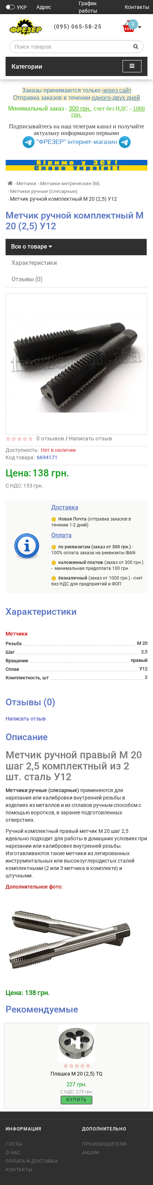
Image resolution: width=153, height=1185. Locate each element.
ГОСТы (14, 1144)
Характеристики (34, 262)
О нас (13, 1152)
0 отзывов (48, 438)
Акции (91, 1152)
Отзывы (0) (27, 279)
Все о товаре (30, 246)
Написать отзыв (90, 438)
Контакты (19, 1169)
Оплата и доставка (32, 1161)
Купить (76, 1099)
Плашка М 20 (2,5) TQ (76, 1074)
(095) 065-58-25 (78, 26)
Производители (104, 1144)
